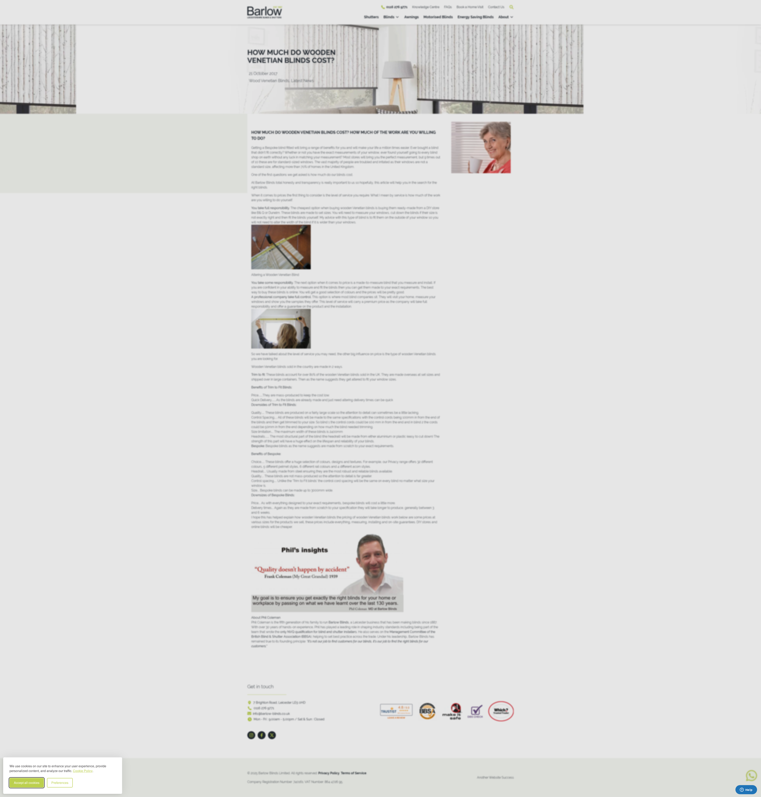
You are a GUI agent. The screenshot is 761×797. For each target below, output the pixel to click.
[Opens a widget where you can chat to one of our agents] (746, 790)
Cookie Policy (83, 770)
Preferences (59, 782)
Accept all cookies (26, 782)
